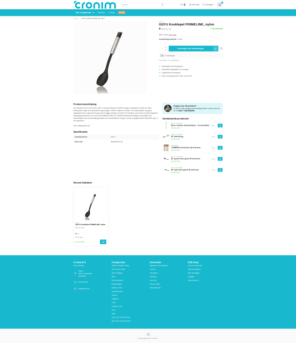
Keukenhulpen (117, 284)
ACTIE (121, 12)
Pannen (114, 295)
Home (75, 18)
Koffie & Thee (117, 288)
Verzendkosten (155, 288)
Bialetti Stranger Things (120, 265)
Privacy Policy (155, 284)
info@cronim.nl (83, 289)
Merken (101, 12)
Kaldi (113, 313)
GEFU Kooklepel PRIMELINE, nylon (93, 18)
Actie (113, 310)
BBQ (113, 276)
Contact (111, 12)
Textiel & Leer (117, 306)
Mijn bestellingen (194, 269)
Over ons (153, 280)
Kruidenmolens (117, 291)
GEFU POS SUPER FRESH (121, 321)
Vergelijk (191, 276)
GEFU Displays (117, 273)
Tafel (113, 302)
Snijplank (115, 299)
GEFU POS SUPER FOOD (121, 317)
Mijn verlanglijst (194, 273)
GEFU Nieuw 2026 (118, 269)
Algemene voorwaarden (159, 265)
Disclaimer (154, 273)
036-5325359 (189, 110)
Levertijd (153, 276)
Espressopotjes (117, 280)
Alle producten (193, 280)
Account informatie (195, 265)
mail (180, 110)
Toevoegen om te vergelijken (169, 60)
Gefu (161, 21)
